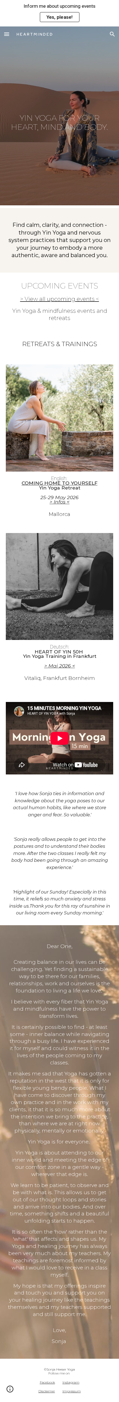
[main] (59, 117)
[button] (6, 34)
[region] (59, 13)
